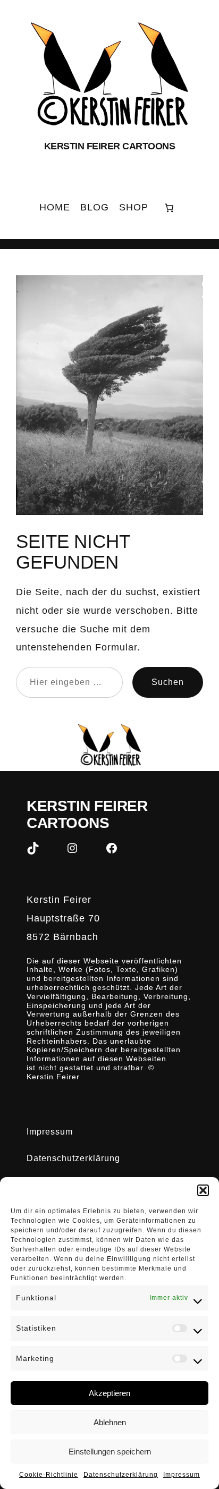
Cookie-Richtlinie (48, 1474)
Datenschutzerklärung (120, 1474)
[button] (203, 1190)
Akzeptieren (109, 1393)
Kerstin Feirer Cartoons (109, 145)
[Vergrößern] (189, 289)
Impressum (181, 1474)
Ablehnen (110, 1422)
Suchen (167, 682)
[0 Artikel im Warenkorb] (169, 207)
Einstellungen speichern (110, 1451)
